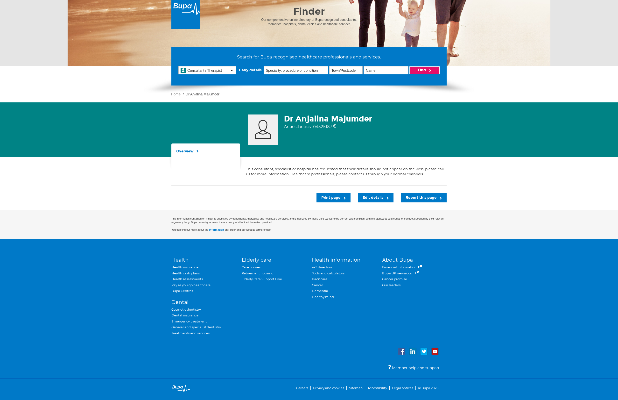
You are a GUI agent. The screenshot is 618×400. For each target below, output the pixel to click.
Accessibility (377, 388)
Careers (302, 388)
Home (176, 94)
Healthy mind (323, 297)
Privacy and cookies (328, 388)
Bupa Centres (182, 291)
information (216, 229)
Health (180, 260)
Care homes (251, 267)
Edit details (373, 197)
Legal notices (402, 388)
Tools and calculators (328, 273)
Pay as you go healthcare (191, 285)
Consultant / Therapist (204, 70)
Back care (319, 279)
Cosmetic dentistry (186, 309)
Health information (336, 260)
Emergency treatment (189, 321)
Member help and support (415, 367)
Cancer (317, 285)
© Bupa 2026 (428, 388)
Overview (185, 151)
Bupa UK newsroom (398, 273)
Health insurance (184, 267)
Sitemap (356, 388)
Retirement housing (258, 273)
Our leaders (391, 285)
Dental (180, 302)
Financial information (399, 267)
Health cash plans (185, 273)
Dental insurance (184, 315)
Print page (331, 197)
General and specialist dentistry (196, 327)
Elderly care (256, 260)
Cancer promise (394, 279)
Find (422, 70)
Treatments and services (190, 333)
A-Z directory (322, 267)
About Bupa (397, 260)
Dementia (320, 291)
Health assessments (187, 279)
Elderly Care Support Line (262, 279)
